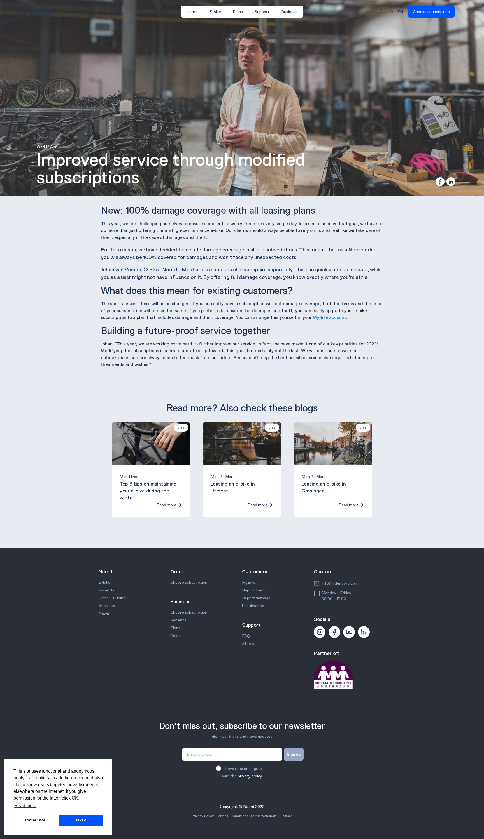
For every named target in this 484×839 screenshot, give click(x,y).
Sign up (294, 754)
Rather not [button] (35, 820)
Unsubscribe (253, 606)
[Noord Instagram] (319, 632)
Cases (176, 635)
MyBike (248, 582)
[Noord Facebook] (334, 632)
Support (262, 12)
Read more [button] (25, 805)
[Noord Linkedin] (364, 632)
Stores (248, 643)
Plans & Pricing (112, 598)
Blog (181, 427)
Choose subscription (431, 12)
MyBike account (329, 317)
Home (192, 12)
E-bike (215, 12)
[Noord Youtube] (349, 632)
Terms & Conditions (232, 816)
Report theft (254, 590)
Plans (238, 12)
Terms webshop (263, 816)
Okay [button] (81, 820)
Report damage (256, 598)
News (104, 613)
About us (107, 606)
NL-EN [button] (396, 12)
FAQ (246, 635)
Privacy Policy (203, 816)
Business (289, 12)
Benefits (107, 590)
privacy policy (250, 776)
